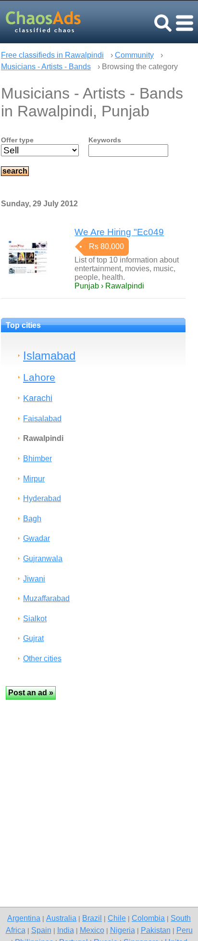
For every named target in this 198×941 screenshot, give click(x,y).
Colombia (148, 918)
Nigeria (122, 930)
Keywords (104, 140)
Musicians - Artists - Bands (46, 67)
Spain (41, 930)
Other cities (42, 658)
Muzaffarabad (46, 598)
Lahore (39, 377)
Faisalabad (42, 418)
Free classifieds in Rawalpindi (52, 55)
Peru (184, 930)
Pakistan (156, 930)
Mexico (92, 930)
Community (134, 55)
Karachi (37, 398)
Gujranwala (42, 558)
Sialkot (35, 619)
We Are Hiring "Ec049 (119, 232)
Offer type (17, 140)
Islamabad (49, 355)
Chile (117, 918)
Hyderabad (42, 498)
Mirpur (34, 479)
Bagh (32, 518)
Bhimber (37, 458)
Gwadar (36, 538)
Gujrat (33, 638)
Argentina (23, 918)
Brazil (92, 918)
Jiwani (34, 579)
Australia (61, 918)
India (65, 930)
